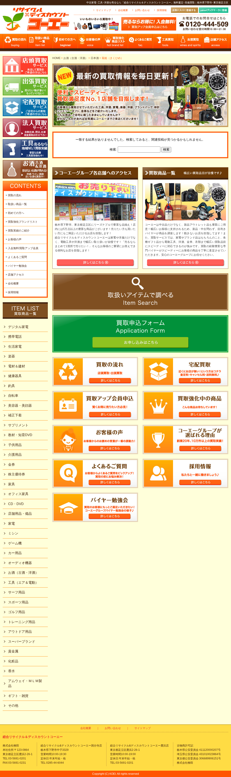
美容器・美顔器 (20, 405)
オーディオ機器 (20, 563)
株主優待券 (16, 474)
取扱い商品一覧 (40, 42)
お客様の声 (90, 42)
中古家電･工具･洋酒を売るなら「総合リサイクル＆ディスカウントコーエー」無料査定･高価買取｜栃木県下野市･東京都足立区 (157, 2)
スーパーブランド (21, 641)
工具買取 (165, 42)
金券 (11, 464)
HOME (56, 58)
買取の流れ (15, 42)
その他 (13, 705)
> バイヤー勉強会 (16, 265)
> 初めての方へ (15, 213)
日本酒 (95, 58)
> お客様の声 (13, 239)
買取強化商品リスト (115, 42)
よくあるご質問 (140, 42)
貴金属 (13, 651)
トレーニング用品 (21, 622)
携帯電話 (15, 336)
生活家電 (15, 346)
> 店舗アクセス (15, 274)
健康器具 (15, 376)
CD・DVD (16, 504)
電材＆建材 (16, 366)
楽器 (11, 356)
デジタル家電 (18, 327)
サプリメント (18, 425)
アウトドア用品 (20, 631)
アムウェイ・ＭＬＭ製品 (25, 683)
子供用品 (15, 445)
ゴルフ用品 (16, 612)
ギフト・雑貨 (18, 696)
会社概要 (123, 10)
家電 (11, 523)
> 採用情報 (12, 292)
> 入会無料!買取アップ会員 (22, 248)
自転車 (13, 395)
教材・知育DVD (20, 435)
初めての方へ (65, 42)
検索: (113, 149)
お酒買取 (190, 42)
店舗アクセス (215, 42)
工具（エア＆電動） (23, 582)
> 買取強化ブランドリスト (22, 221)
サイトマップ (103, 10)
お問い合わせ (142, 10)
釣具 (11, 386)
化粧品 (13, 661)
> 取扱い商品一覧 (16, 204)
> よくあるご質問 (16, 257)
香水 (11, 671)
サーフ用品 (16, 592)
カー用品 (15, 553)
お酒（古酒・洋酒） (75, 58)
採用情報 (162, 10)
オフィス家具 (18, 494)
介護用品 (15, 454)
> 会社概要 (12, 283)
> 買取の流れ (13, 195)
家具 (11, 484)
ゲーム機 (15, 543)
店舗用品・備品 (20, 513)
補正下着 (15, 415)
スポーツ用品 (18, 602)
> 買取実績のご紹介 (18, 230)
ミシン (13, 533)
